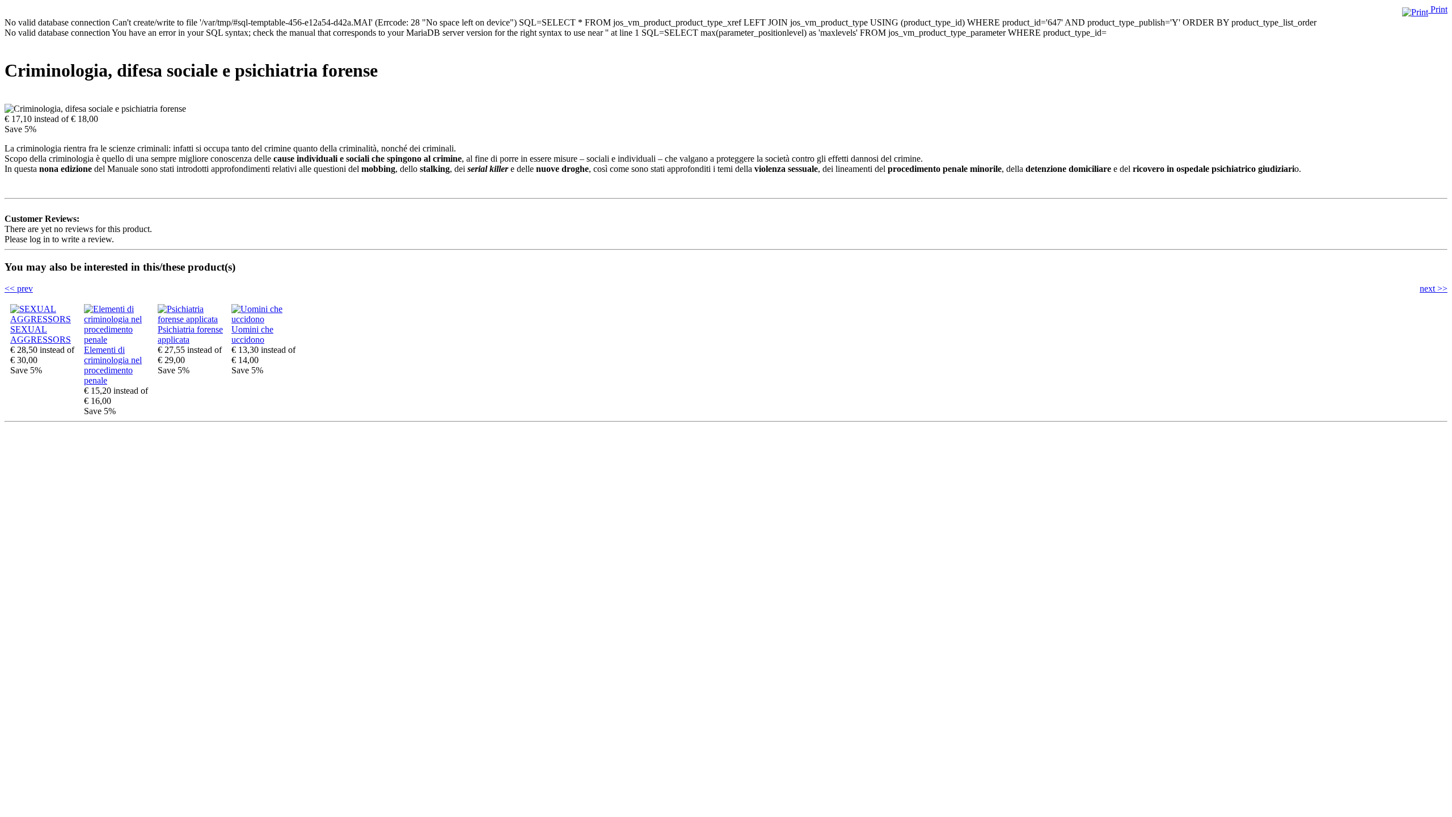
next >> (1433, 288)
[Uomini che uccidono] (265, 319)
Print (1437, 9)
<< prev (19, 288)
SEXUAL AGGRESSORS (40, 334)
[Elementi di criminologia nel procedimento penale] (118, 339)
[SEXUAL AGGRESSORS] (44, 319)
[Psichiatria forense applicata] (192, 319)
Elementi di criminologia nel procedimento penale (113, 365)
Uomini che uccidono (252, 334)
